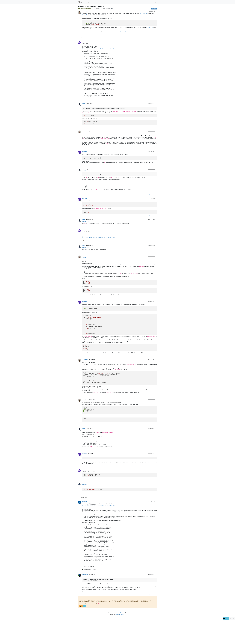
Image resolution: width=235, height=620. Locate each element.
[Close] (155, 598)
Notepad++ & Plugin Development (84, 8)
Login (85, 606)
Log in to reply (153, 8)
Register (80, 606)
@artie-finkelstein (92, 399)
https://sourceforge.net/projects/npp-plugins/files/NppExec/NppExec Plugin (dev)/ (98, 48)
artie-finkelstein (85, 11)
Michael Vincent (85, 574)
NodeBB (116, 614)
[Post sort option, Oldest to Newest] (149, 8)
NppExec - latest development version (99, 105)
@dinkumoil (91, 131)
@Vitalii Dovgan (92, 574)
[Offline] (80, 12)
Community (86, 2)
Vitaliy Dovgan (84, 151)
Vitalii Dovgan (84, 501)
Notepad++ (121, 612)
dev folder (110, 31)
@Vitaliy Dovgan (90, 103)
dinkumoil (83, 103)
